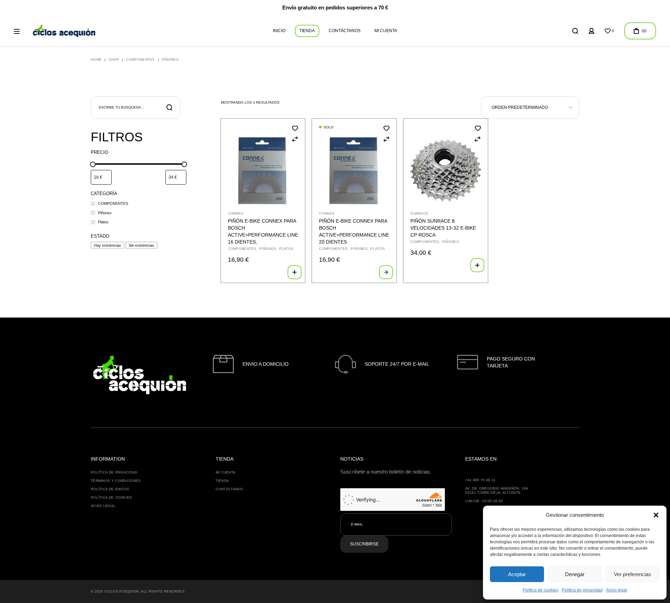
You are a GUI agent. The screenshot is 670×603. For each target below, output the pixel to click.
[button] (656, 515)
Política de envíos (110, 489)
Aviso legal (616, 590)
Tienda (222, 481)
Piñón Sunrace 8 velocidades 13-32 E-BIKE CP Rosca (443, 228)
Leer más (386, 272)
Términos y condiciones (116, 481)
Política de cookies (540, 590)
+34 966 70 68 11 (480, 480)
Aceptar (517, 574)
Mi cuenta (226, 472)
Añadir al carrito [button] (295, 272)
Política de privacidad (582, 590)
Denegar (575, 574)
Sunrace (419, 213)
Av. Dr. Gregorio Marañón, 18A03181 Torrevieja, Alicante (497, 490)
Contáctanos (229, 489)
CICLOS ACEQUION (121, 591)
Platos (286, 249)
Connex (236, 213)
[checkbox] (107, 245)
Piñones (267, 249)
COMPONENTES (242, 249)
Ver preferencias (632, 574)
